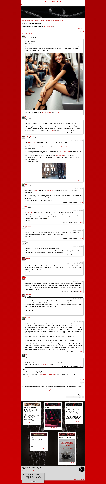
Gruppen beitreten (66, 147)
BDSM (31, 469)
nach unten (24, 33)
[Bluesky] (75, 479)
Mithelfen (73, 462)
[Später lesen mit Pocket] (79, 28)
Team (24, 471)
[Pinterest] (81, 479)
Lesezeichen (71, 395)
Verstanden (33, 481)
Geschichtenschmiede (35, 423)
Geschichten (59, 20)
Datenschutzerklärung (38, 479)
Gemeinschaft (60, 155)
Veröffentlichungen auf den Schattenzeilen (40, 20)
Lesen (46, 448)
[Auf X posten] (74, 28)
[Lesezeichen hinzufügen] (83, 397)
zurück (32, 33)
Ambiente (28, 295)
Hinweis (68, 388)
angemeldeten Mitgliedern (47, 374)
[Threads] (83, 479)
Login (59, 1)
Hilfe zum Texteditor (34, 390)
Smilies (23, 390)
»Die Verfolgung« (48, 26)
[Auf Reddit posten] (77, 28)
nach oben (80, 133)
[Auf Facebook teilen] (72, 28)
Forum (24, 20)
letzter (29, 33)
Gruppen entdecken (56, 427)
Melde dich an (31, 142)
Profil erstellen (50, 1)
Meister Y (28, 184)
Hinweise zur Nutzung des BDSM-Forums (49, 390)
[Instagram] (77, 479)
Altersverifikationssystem (45, 364)
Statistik (27, 390)
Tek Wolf (27, 117)
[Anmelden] (54, 179)
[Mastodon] (79, 479)
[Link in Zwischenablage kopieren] (70, 28)
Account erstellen (76, 181)
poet (26, 277)
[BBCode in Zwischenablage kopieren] (83, 28)
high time (56, 112)
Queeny (27, 258)
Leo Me (27, 206)
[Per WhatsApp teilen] (81, 28)
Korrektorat (30, 471)
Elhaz (26, 355)
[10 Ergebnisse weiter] (83, 31)
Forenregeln (54, 388)
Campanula (28, 317)
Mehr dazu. (79, 421)
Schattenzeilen (25, 4)
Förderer (36, 471)
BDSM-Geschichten (64, 151)
